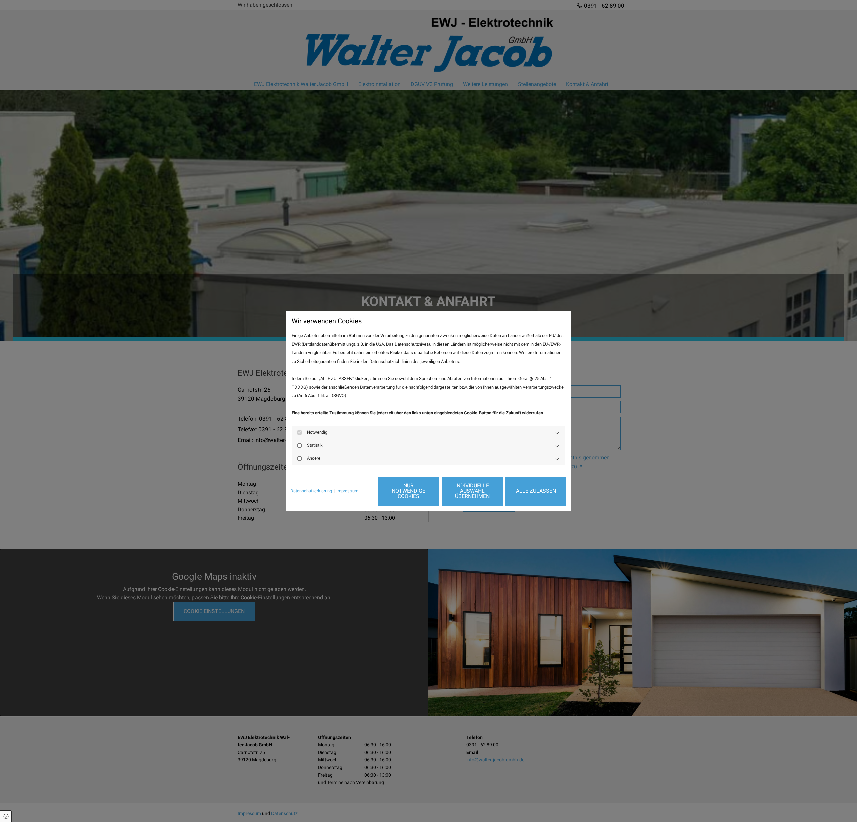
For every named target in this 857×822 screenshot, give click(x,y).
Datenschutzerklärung (311, 490)
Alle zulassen (536, 491)
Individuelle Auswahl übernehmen (472, 490)
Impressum (347, 490)
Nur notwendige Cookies (408, 490)
